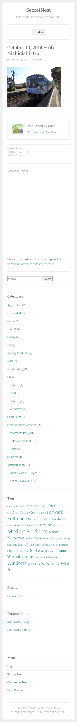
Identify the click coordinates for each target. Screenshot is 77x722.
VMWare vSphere (21, 480)
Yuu (58, 564)
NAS (10, 361)
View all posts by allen (42, 132)
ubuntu (61, 551)
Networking (14, 369)
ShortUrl (63, 544)
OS (9, 377)
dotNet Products (50, 505)
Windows (16, 409)
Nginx (28, 538)
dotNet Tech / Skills (23, 512)
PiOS (13, 393)
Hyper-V (33, 525)
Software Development (21, 425)
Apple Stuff (14, 305)
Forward (55, 512)
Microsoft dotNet (20, 433)
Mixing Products (27, 531)
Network (15, 538)
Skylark (12, 551)
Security (12, 544)
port (50, 538)
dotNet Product (21, 441)
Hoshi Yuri (22, 525)
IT (40, 525)
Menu (40, 32)
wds (57, 557)
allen (37, 59)
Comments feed (17, 682)
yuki (52, 564)
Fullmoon (17, 518)
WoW (13, 329)
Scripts (14, 449)
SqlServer (13, 456)
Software (38, 550)
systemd (51, 551)
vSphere (49, 557)
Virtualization (16, 465)
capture (11, 506)
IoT (9, 345)
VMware (38, 557)
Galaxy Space (15, 596)
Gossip (11, 337)
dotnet (31, 506)
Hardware (59, 519)
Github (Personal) (18, 622)
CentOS (14, 385)
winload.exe (33, 564)
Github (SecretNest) (19, 630)
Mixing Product (17, 353)
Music (54, 532)
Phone (44, 538)
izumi (47, 524)
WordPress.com (54, 712)
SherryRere (42, 544)
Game (11, 321)
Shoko (53, 544)
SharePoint (14, 417)
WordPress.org (16, 690)
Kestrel (57, 525)
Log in (11, 666)
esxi (43, 512)
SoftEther (24, 551)
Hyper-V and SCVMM (23, 472)
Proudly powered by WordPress (38, 707)
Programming (61, 538)
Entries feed (14, 674)
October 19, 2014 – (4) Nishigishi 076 (17, 151)
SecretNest (38, 10)
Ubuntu (14, 401)
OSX (36, 538)
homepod (11, 525)
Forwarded (14, 313)
